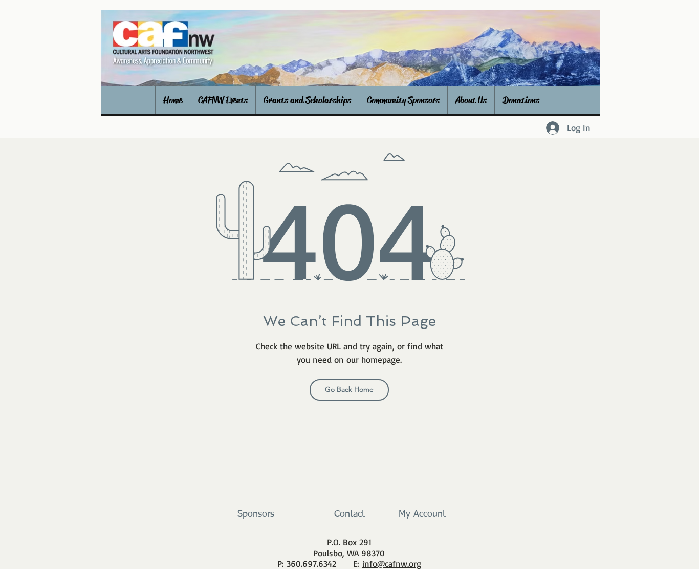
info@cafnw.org (391, 563)
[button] (222, 100)
